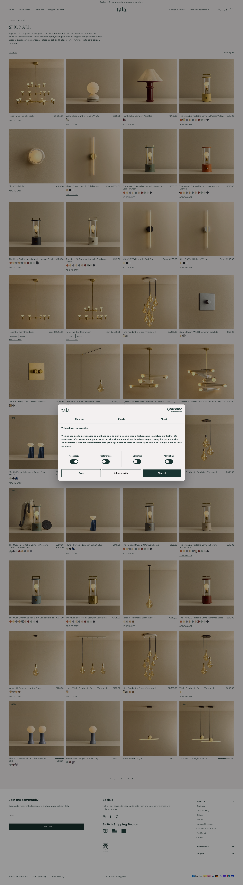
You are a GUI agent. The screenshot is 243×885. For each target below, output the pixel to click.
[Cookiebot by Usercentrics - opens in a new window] (169, 410)
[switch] (106, 461)
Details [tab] (121, 419)
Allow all (162, 473)
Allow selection (121, 473)
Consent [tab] (79, 419)
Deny (81, 473)
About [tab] (164, 419)
